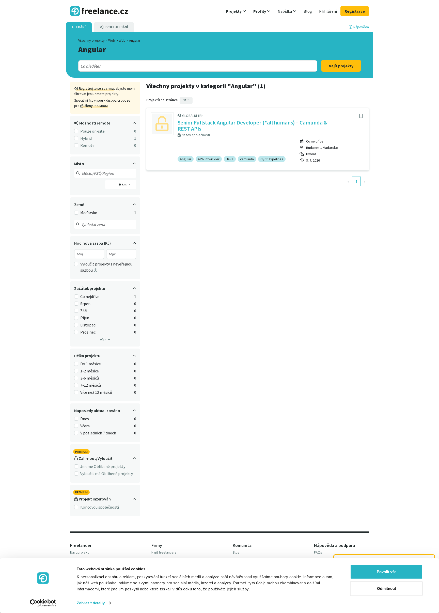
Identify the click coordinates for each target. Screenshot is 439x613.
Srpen (85, 303)
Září (83, 310)
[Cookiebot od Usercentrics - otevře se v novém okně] (43, 603)
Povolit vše (386, 572)
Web (112, 40)
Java (229, 159)
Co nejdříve (89, 296)
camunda (247, 159)
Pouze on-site (92, 131)
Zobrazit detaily (91, 603)
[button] (236, 11)
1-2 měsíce (89, 370)
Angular (185, 159)
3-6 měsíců (89, 378)
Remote (87, 145)
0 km (123, 184)
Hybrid (86, 138)
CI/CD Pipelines (271, 159)
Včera (85, 425)
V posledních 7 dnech (98, 432)
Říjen (84, 317)
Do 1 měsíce (90, 363)
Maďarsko (88, 212)
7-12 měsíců (90, 385)
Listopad (88, 324)
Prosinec (88, 332)
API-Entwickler (209, 159)
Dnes (84, 418)
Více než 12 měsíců (96, 392)
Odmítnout (386, 588)
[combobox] (186, 66)
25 (185, 100)
